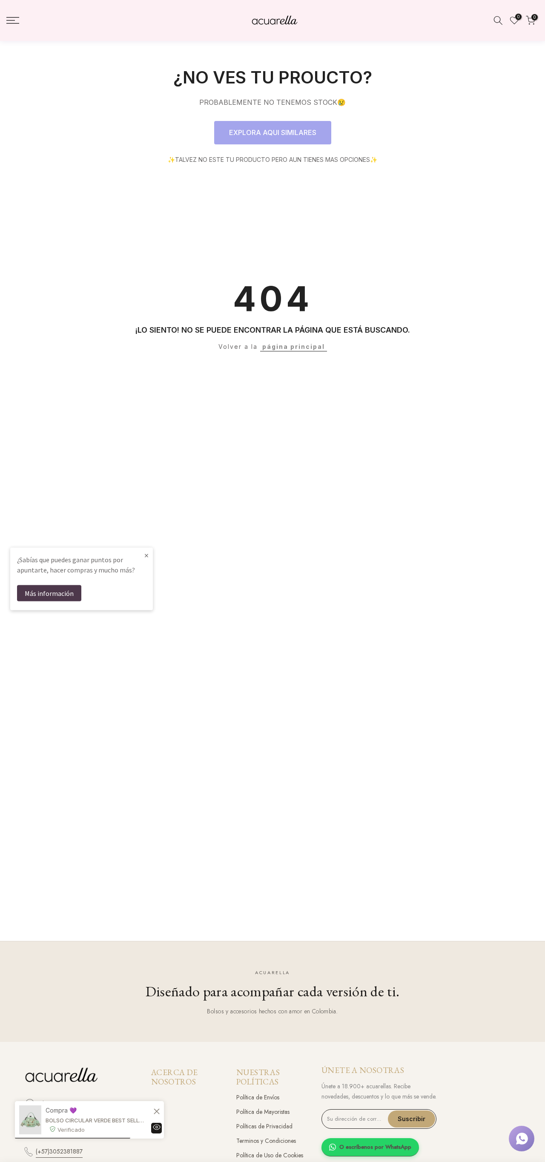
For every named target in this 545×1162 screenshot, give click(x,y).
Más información (49, 593)
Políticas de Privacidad (264, 1126)
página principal (293, 346)
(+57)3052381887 (59, 1151)
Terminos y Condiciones (266, 1140)
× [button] (146, 555)
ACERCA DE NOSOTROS (174, 1077)
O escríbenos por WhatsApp (375, 1147)
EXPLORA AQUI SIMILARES (272, 132)
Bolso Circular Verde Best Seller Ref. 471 (96, 1120)
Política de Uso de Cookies (269, 1155)
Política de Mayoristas (263, 1111)
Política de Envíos (257, 1097)
